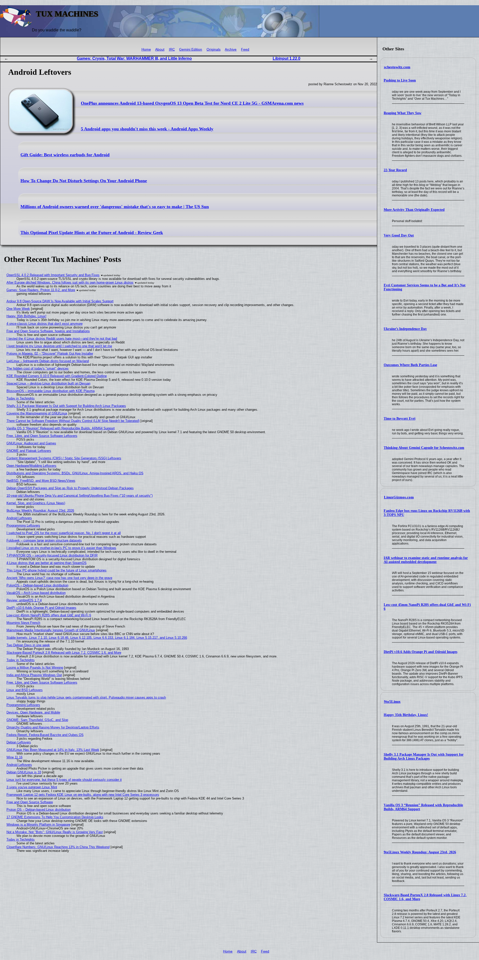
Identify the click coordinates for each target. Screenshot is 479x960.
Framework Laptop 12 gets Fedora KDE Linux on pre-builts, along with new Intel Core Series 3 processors (82, 795)
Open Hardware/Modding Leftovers (31, 466)
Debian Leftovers (18, 742)
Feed (245, 49)
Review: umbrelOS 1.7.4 (24, 600)
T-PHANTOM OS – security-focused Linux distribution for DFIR (52, 555)
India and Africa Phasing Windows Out (34, 675)
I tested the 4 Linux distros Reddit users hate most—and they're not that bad (61, 338)
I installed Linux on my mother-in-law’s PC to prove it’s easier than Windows (61, 548)
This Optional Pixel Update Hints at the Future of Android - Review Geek (91, 232)
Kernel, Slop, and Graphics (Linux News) (35, 503)
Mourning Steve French (23, 623)
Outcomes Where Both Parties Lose (410, 365)
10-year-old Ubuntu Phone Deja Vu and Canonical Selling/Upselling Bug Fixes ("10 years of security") (79, 495)
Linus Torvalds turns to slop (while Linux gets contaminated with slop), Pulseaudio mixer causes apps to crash (86, 697)
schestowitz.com (397, 67)
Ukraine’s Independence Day (405, 329)
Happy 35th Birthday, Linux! (406, 715)
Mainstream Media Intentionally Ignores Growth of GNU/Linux (50, 630)
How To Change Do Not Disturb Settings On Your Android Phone (83, 180)
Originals (214, 49)
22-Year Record (395, 170)
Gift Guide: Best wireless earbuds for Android (65, 154)
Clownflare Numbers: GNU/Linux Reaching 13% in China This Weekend (58, 847)
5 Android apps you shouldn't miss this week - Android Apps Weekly (147, 128)
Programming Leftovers (23, 525)
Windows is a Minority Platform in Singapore (38, 824)
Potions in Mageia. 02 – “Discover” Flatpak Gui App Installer (49, 353)
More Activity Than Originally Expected (414, 210)
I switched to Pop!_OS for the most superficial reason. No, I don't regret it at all (63, 533)
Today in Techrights (20, 398)
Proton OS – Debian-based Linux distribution (38, 809)
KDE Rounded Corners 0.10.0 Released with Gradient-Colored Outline (56, 376)
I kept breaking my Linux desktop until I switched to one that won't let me (59, 346)
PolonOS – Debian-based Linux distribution (37, 585)
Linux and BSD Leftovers (24, 690)
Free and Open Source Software (29, 802)
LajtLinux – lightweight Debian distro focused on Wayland (47, 361)
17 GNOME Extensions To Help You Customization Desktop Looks (54, 817)
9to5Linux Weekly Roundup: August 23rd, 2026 (420, 852)
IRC (172, 49)
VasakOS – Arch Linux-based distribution (36, 593)
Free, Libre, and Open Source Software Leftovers (41, 436)
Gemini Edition (190, 49)
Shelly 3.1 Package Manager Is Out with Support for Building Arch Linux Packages (424, 756)
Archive (231, 49)
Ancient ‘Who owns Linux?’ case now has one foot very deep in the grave (59, 578)
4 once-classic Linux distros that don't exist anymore (44, 323)
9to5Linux (392, 702)
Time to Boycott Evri (399, 418)
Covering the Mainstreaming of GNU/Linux (36, 413)
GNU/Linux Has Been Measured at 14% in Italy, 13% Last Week (52, 750)
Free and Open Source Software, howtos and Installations (48, 331)
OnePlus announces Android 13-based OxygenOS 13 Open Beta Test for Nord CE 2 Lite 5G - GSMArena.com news (192, 103)
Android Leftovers (19, 518)
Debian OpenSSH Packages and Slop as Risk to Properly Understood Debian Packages (70, 488)
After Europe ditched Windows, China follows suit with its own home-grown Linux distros (69, 282)
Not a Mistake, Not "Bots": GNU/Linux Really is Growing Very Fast (54, 832)
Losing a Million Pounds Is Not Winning (34, 667)
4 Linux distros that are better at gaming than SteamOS (46, 563)
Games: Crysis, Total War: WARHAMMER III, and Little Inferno (134, 58)
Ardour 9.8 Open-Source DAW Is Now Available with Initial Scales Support (60, 301)
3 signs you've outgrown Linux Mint (31, 787)
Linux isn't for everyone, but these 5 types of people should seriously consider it (64, 780)
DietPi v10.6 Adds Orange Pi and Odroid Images (420, 652)
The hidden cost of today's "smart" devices (37, 368)
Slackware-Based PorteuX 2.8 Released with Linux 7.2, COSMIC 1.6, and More (63, 652)
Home (146, 49)
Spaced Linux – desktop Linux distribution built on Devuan (48, 383)
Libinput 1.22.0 (286, 58)
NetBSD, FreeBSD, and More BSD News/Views (40, 480)
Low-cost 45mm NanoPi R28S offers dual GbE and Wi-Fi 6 (48, 615)
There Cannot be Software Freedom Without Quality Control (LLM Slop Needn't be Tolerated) (72, 421)
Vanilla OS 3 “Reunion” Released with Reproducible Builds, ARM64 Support (60, 428)
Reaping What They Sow (402, 113)
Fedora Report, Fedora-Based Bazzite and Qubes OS (45, 735)
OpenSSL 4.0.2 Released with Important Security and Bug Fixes (53, 275)
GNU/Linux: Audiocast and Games (31, 443)
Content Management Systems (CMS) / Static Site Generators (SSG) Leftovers (63, 458)
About (159, 49)
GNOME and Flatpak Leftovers (28, 451)
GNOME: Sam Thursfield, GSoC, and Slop (37, 720)
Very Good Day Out (399, 235)
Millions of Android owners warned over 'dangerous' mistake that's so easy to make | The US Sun (114, 206)
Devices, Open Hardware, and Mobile (33, 712)
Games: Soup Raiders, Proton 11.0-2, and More (40, 290)
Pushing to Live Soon (400, 80)
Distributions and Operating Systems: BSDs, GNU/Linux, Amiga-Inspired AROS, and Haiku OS (74, 473)
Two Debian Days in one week (28, 645)
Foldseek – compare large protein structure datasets (44, 540)
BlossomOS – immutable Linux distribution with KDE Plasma (50, 391)
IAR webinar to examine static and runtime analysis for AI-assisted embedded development (426, 560)
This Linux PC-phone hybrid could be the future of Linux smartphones (56, 570)
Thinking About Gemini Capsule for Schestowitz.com (424, 448)
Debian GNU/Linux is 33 (23, 772)
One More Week (18, 309)
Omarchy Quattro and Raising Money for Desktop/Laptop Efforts (52, 727)
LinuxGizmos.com (399, 497)
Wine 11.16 (14, 757)
